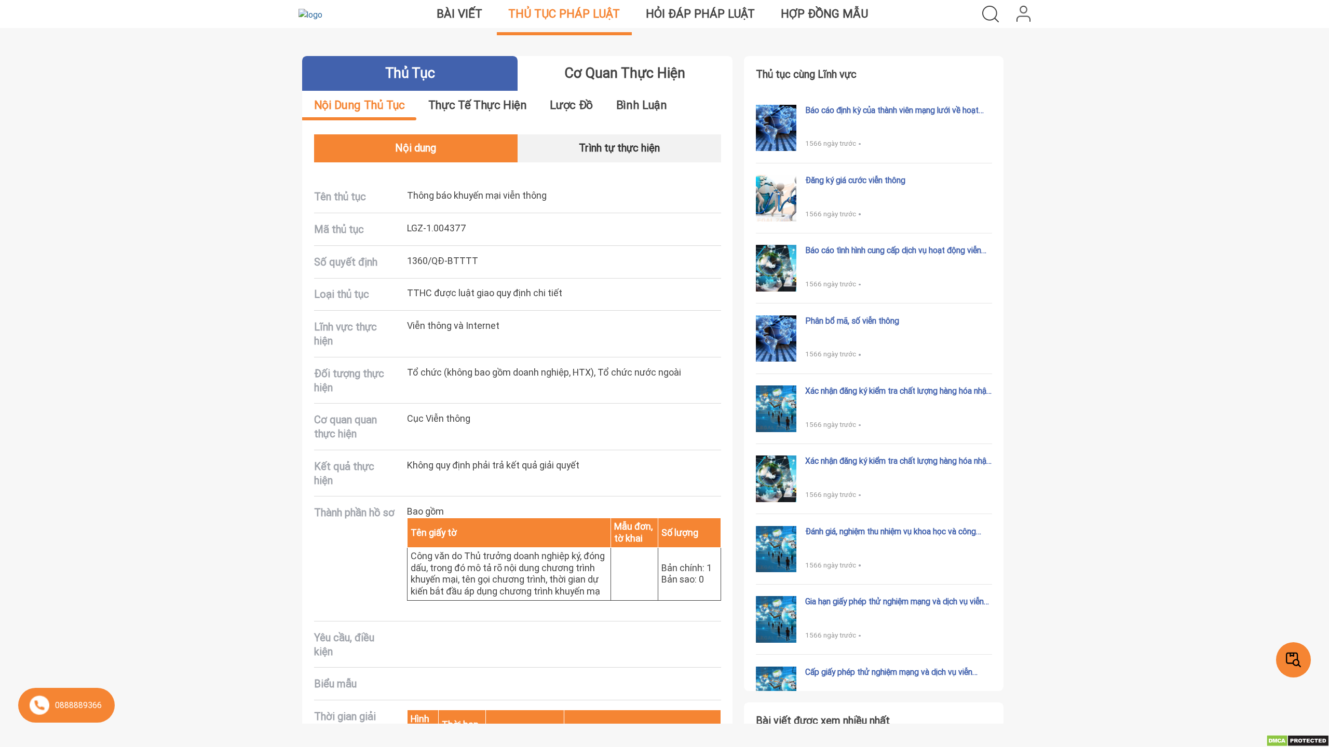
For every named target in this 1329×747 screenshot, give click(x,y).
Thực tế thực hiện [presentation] (477, 105)
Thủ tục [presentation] (410, 72)
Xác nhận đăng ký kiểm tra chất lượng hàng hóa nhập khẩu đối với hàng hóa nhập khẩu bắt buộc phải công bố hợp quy (898, 460)
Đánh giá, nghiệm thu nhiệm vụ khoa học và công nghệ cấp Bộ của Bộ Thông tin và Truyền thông (890, 531)
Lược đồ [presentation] (571, 105)
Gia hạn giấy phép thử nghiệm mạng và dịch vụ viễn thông (894, 601)
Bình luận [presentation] (641, 105)
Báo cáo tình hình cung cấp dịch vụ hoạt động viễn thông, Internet (893, 250)
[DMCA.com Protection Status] (1297, 740)
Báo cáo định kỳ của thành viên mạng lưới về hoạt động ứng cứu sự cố (892, 110)
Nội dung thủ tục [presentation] (359, 105)
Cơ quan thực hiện (624, 72)
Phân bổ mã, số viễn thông (852, 320)
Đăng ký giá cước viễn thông (855, 180)
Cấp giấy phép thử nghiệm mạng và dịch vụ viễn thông (888, 672)
